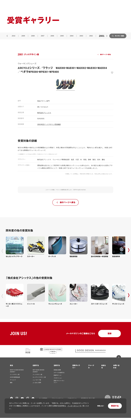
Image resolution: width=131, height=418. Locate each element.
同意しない (100, 406)
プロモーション (58, 378)
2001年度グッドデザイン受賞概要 (49, 124)
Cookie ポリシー (72, 398)
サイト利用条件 (43, 398)
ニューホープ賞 (37, 380)
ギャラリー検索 (119, 36)
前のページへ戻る (105, 54)
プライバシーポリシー (57, 398)
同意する (115, 406)
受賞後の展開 (57, 370)
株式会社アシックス (44, 113)
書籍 (11, 382)
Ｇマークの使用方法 (59, 372)
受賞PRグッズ (57, 375)
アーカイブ (13, 380)
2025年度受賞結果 (15, 377)
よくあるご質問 (37, 382)
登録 (110, 333)
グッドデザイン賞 (14, 374)
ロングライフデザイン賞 (39, 377)
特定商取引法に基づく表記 (88, 398)
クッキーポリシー (74, 406)
